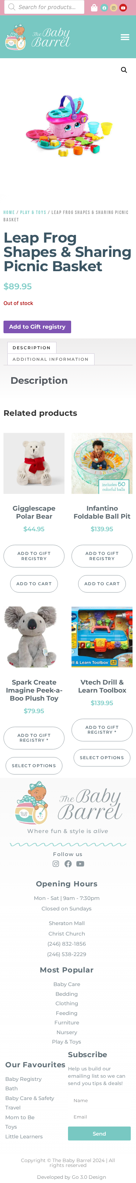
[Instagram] (114, 8)
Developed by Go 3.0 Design (71, 1177)
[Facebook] (104, 8)
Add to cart (34, 583)
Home (9, 212)
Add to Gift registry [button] (37, 326)
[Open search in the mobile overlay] (44, 7)
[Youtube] (123, 8)
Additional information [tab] (51, 359)
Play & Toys (33, 212)
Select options (34, 765)
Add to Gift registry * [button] (34, 738)
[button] (125, 37)
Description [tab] (32, 347)
